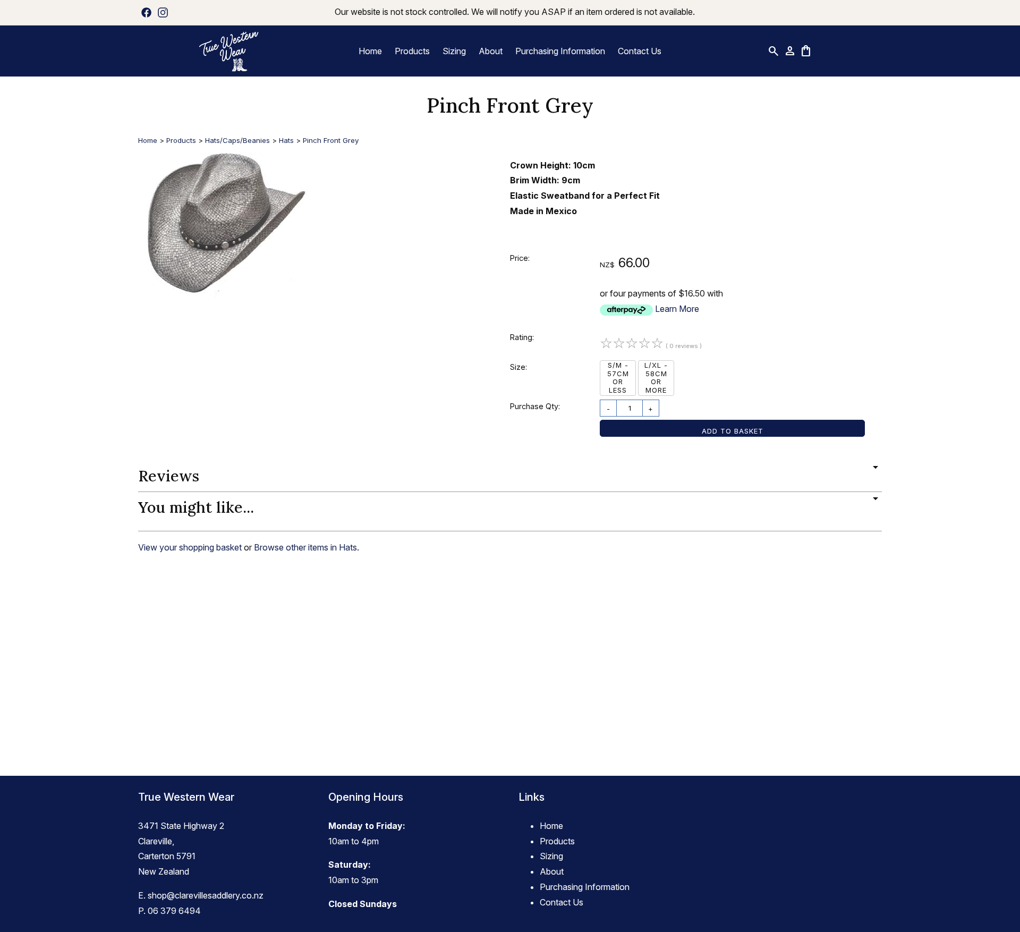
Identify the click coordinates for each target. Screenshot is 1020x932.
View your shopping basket (190, 547)
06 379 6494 (174, 910)
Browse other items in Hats (305, 547)
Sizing (454, 51)
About (491, 51)
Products (412, 51)
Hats (286, 140)
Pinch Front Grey (331, 140)
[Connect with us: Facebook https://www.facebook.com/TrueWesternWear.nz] (146, 12)
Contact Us (639, 51)
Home (370, 51)
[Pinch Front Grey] (223, 295)
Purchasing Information (560, 51)
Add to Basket (732, 431)
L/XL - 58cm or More (656, 377)
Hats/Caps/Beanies (237, 140)
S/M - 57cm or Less (618, 377)
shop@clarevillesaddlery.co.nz (206, 895)
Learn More (677, 308)
